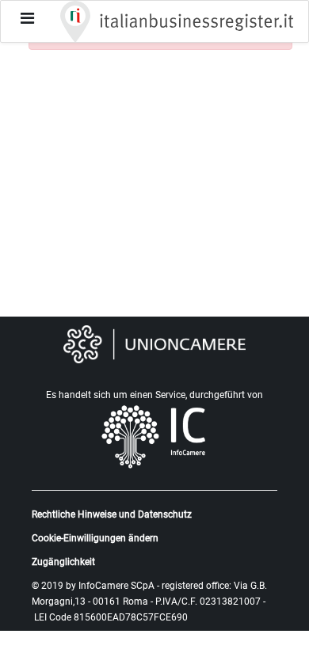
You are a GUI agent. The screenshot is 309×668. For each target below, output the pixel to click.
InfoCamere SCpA (116, 585)
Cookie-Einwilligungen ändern (95, 538)
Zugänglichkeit (63, 561)
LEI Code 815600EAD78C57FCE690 (111, 617)
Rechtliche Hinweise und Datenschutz (112, 514)
